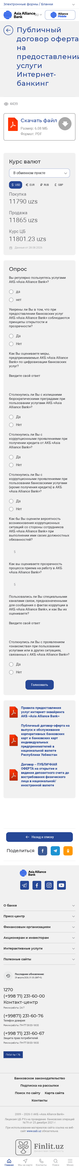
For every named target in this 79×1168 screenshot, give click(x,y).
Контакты (39, 1100)
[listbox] (39, 173)
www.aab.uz (34, 1131)
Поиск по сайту (27, 1093)
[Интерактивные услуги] (8, 30)
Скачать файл (39, 120)
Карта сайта (54, 1093)
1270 (8, 989)
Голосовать (39, 685)
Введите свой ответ (24, 376)
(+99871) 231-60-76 (23, 1015)
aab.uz (19, 15)
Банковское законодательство (39, 1078)
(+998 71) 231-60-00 (24, 996)
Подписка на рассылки (39, 1086)
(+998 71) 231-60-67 (24, 1033)
